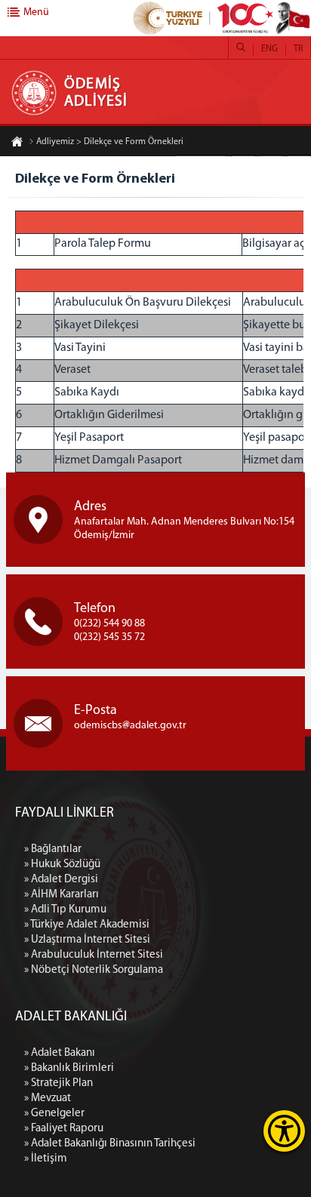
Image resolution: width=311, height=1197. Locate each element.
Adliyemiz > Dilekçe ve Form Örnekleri (109, 141)
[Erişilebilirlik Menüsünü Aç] (284, 1131)
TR (298, 49)
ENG (269, 49)
